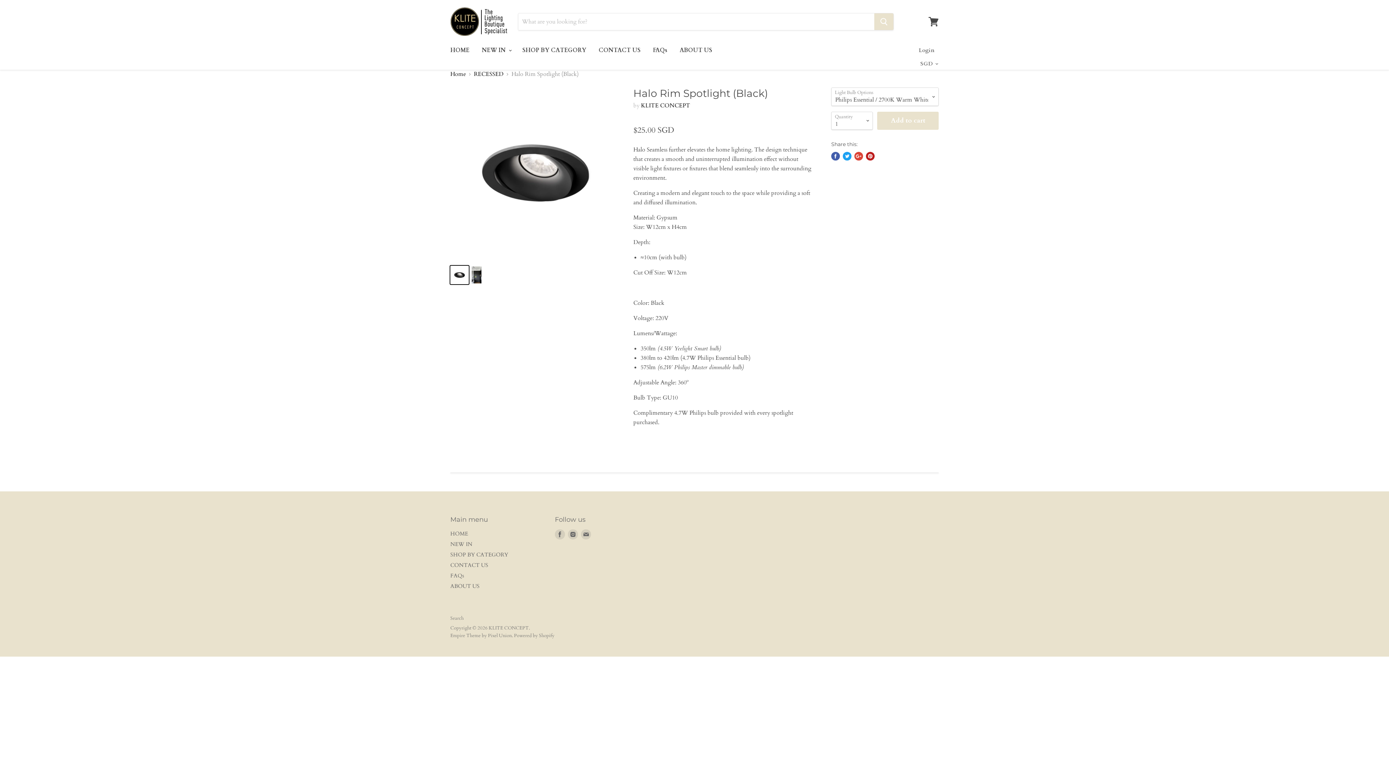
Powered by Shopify (534, 635)
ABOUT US (696, 50)
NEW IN (494, 50)
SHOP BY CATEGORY (554, 50)
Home (458, 74)
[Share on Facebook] (835, 156)
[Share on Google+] (858, 156)
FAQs (660, 50)
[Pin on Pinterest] (870, 156)
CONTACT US (620, 50)
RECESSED (489, 74)
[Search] (883, 21)
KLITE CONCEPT (665, 106)
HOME (460, 50)
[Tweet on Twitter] (847, 156)
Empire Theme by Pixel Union (481, 635)
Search (457, 618)
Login (926, 50)
